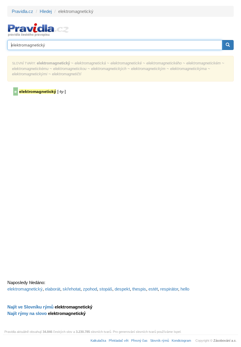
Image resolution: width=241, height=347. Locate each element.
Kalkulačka (98, 340)
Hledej (46, 11)
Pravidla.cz (22, 11)
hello (184, 288)
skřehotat (72, 288)
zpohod (90, 288)
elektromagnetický (25, 288)
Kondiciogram (181, 340)
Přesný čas (139, 340)
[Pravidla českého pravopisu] (38, 29)
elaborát (52, 288)
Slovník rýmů (159, 340)
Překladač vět (118, 340)
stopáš (105, 288)
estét (153, 288)
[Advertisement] (51, 189)
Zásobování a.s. (225, 340)
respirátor (169, 288)
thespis (139, 288)
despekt (122, 288)
